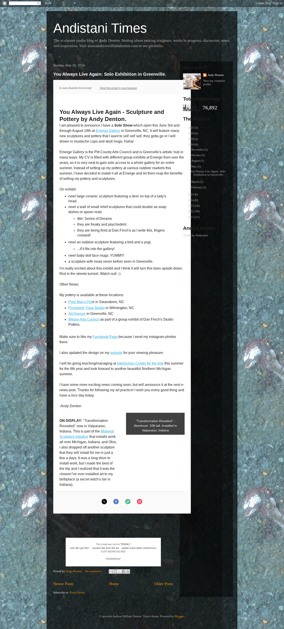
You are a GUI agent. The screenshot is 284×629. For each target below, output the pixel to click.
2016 (191, 144)
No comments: (94, 571)
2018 (191, 139)
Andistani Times (100, 28)
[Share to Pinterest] (128, 571)
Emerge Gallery (108, 131)
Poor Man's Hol (80, 302)
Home (114, 583)
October (196, 155)
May (194, 166)
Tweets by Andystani (195, 235)
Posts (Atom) (77, 592)
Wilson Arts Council (83, 319)
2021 (191, 127)
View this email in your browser (118, 88)
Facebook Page (105, 337)
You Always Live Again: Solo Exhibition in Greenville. (109, 74)
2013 (191, 205)
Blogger (179, 616)
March (195, 181)
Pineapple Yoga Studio (86, 308)
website (116, 353)
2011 (191, 217)
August (196, 160)
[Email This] (111, 571)
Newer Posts (63, 583)
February (197, 187)
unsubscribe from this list (105, 548)
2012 (191, 211)
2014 (191, 200)
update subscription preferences (139, 548)
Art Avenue (77, 313)
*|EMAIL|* (125, 544)
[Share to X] (119, 571)
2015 (191, 194)
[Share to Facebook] (123, 571)
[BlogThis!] (115, 571)
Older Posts (163, 583)
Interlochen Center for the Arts (140, 363)
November (197, 149)
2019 (191, 133)
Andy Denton (215, 75)
